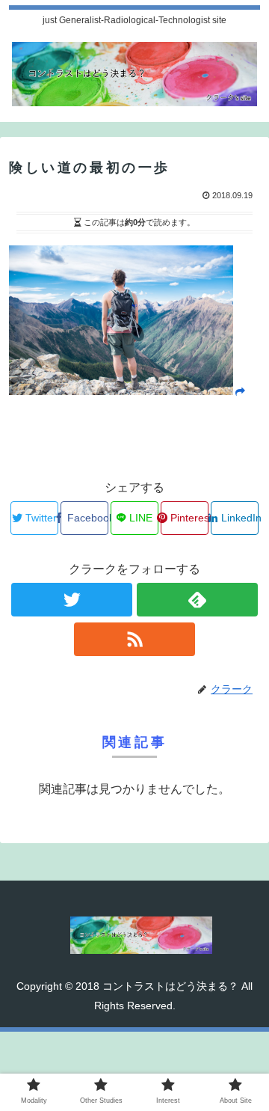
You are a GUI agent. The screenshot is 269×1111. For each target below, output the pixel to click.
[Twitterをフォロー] (71, 599)
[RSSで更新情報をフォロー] (134, 639)
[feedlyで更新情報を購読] (197, 599)
